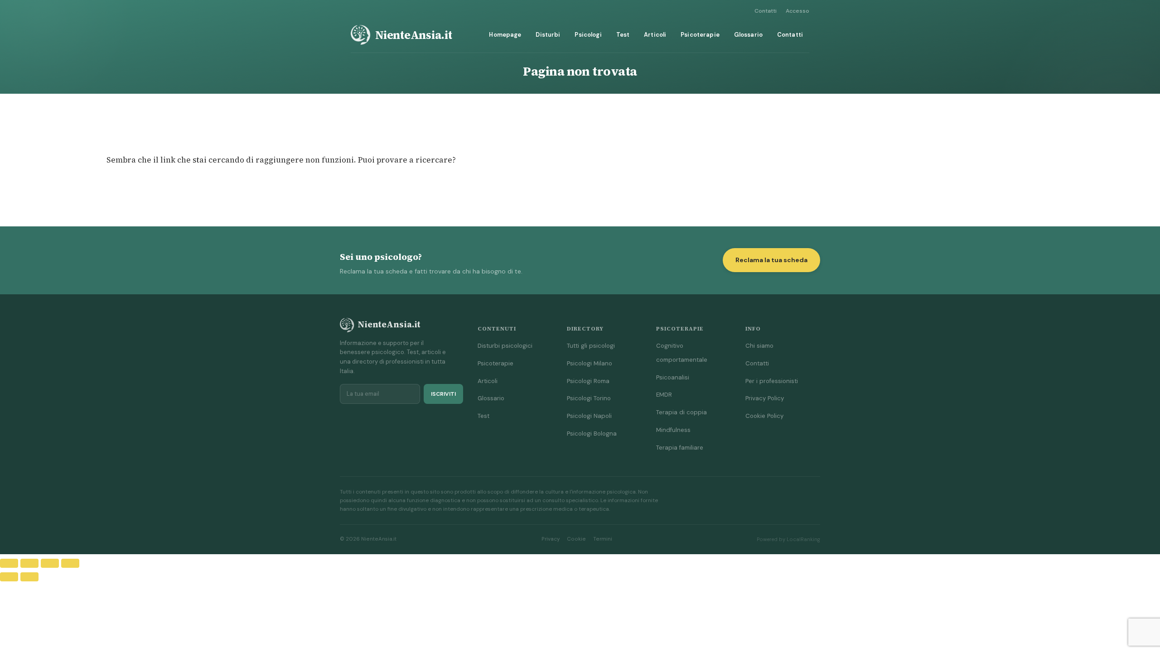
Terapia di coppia (681, 412)
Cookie (576, 539)
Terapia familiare (679, 447)
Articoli (655, 34)
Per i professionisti (771, 381)
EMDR (664, 394)
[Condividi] (50, 563)
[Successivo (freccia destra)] (29, 576)
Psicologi (588, 34)
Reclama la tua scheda (771, 260)
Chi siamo (759, 346)
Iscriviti (443, 394)
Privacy (550, 539)
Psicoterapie (700, 34)
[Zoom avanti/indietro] (9, 563)
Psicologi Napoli (589, 416)
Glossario (748, 34)
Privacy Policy (764, 398)
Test (623, 34)
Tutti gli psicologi (591, 346)
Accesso (797, 10)
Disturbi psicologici (505, 346)
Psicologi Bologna (592, 433)
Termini (602, 539)
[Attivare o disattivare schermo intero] (29, 563)
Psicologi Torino (589, 398)
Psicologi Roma (588, 381)
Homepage (505, 34)
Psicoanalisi (672, 377)
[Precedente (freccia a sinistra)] (9, 576)
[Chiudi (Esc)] (70, 563)
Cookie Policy (764, 416)
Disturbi (548, 34)
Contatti (765, 10)
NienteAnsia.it (413, 35)
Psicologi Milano (589, 363)
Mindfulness (673, 430)
